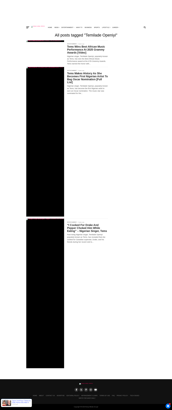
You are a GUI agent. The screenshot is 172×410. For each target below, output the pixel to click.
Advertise (60, 395)
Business (88, 27)
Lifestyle (105, 27)
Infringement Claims (89, 395)
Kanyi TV (79, 27)
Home (50, 27)
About (41, 395)
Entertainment (67, 27)
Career (115, 27)
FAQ (113, 395)
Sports (97, 27)
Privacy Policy (122, 395)
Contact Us (50, 395)
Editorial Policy (72, 395)
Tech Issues (134, 395)
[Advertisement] (86, 12)
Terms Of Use (104, 395)
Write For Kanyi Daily (87, 398)
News (56, 27)
